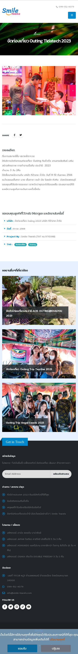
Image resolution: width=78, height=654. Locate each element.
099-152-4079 (15, 586)
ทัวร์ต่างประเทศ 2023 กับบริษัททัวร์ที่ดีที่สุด (28, 494)
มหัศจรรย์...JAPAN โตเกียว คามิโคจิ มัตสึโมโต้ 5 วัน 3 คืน (34, 539)
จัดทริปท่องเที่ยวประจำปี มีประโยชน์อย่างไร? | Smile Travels (36, 513)
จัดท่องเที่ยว (20, 244)
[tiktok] (22, 606)
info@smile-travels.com (19, 593)
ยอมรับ (22, 648)
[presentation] (5, 91)
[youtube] (28, 606)
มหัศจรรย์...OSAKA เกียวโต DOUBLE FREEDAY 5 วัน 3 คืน (35, 556)
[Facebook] (14, 135)
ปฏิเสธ (56, 648)
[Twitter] (20, 135)
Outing (33, 244)
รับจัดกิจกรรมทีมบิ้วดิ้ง (18, 501)
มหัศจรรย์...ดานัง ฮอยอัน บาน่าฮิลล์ (24, 532)
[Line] (16, 606)
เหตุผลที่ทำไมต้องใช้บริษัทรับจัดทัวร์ (24, 507)
